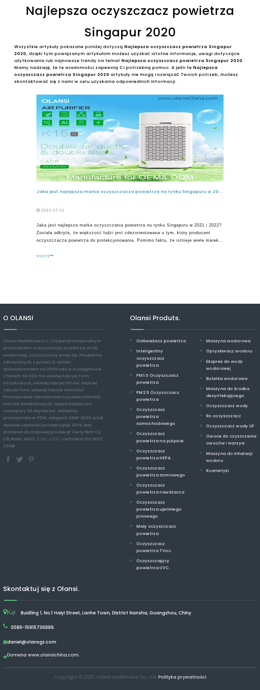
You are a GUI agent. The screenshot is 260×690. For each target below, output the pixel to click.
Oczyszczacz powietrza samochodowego (155, 416)
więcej (42, 255)
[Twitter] (20, 459)
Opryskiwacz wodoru (229, 351)
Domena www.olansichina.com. (43, 655)
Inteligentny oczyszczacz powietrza (150, 358)
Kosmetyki (217, 471)
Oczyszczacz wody (227, 406)
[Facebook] (9, 459)
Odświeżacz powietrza (161, 341)
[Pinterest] (31, 459)
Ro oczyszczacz (223, 416)
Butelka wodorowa (227, 379)
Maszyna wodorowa (228, 341)
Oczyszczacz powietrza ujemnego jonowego (158, 509)
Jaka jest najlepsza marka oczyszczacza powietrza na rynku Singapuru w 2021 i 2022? (139, 192)
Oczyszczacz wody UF (230, 426)
